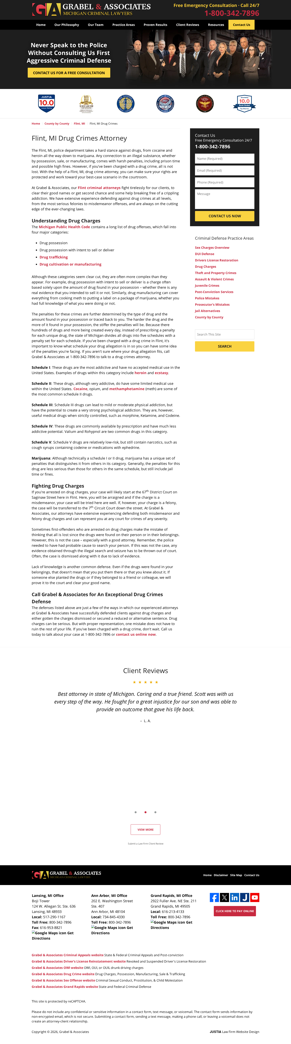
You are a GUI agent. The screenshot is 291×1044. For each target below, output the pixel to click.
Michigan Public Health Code (64, 226)
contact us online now (136, 634)
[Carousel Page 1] (136, 812)
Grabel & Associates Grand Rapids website (65, 986)
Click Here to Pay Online (235, 911)
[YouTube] (254, 897)
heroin (140, 372)
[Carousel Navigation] (145, 812)
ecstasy (161, 372)
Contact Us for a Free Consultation (69, 72)
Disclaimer (221, 875)
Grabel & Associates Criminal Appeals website (68, 955)
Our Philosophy (66, 25)
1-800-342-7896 (231, 13)
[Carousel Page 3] (155, 812)
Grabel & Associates (74, 1032)
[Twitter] (224, 897)
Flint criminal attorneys (99, 187)
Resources (216, 25)
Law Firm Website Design (234, 1032)
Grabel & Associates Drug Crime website (63, 974)
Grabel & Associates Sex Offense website (63, 980)
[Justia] (244, 897)
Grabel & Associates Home (91, 10)
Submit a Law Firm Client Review (145, 843)
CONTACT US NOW (225, 216)
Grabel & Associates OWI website (57, 968)
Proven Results (155, 25)
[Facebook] (214, 897)
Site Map (236, 875)
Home (41, 25)
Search (225, 346)
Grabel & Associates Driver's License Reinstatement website (79, 961)
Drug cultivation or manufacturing (70, 264)
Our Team (96, 25)
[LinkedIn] (234, 897)
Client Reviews (187, 25)
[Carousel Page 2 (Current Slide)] (145, 812)
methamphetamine (127, 388)
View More (146, 829)
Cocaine (80, 388)
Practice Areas (123, 25)
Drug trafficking (54, 257)
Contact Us (241, 25)
